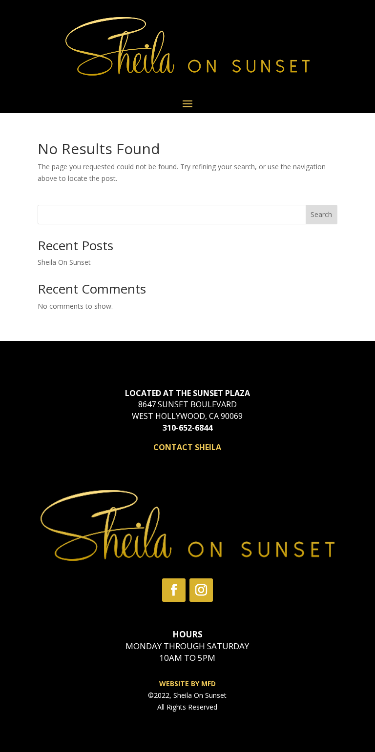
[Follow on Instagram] (201, 590)
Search (321, 214)
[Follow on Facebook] (174, 590)
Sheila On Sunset (64, 262)
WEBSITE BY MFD (187, 683)
